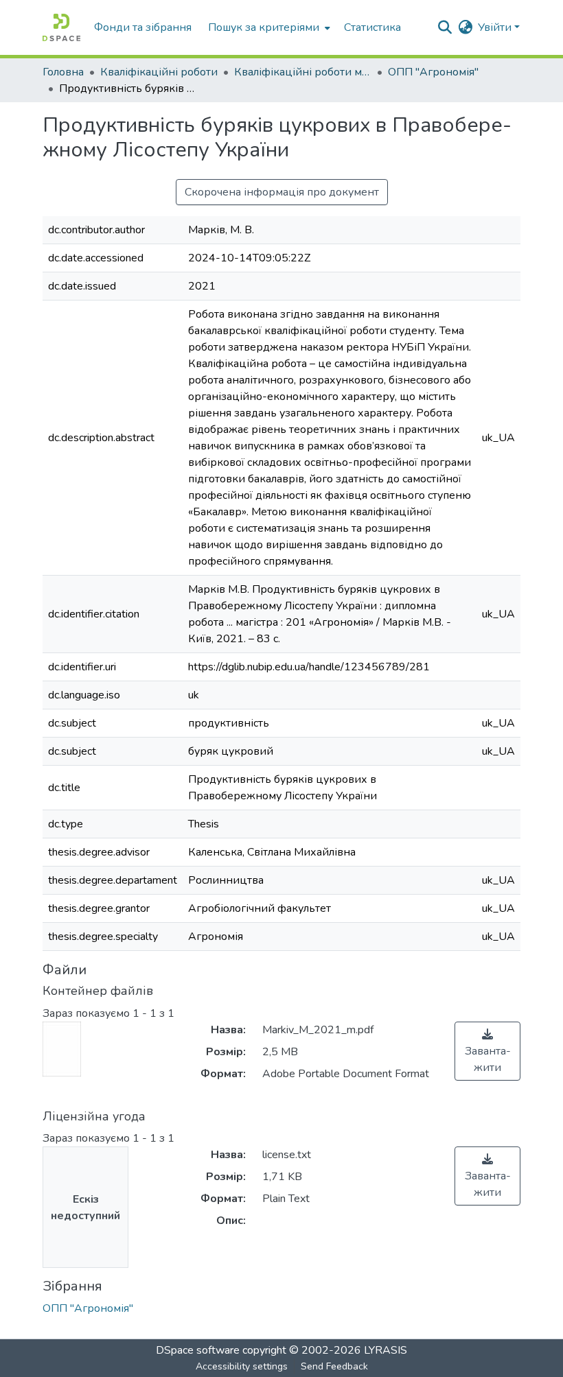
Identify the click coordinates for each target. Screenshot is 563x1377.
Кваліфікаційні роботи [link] (159, 72)
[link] (487, 1051)
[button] (61, 27)
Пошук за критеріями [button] (263, 27)
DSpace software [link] (198, 1350)
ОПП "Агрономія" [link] (433, 72)
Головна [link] (63, 72)
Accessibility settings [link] (242, 1366)
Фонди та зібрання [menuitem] (143, 27)
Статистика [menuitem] (372, 27)
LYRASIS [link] (385, 1350)
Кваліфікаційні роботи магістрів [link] (302, 72)
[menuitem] (267, 27)
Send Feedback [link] (334, 1366)
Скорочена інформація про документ (282, 192)
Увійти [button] (496, 27)
